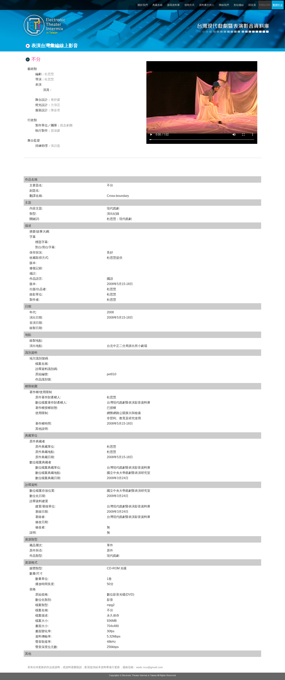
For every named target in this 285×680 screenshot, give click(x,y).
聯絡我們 (224, 4)
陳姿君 (55, 110)
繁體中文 (278, 4)
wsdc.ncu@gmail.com (149, 667)
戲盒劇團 (66, 125)
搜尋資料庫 (173, 4)
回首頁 (252, 4)
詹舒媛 (55, 99)
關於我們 (143, 4)
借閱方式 (189, 4)
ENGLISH (264, 4)
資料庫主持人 (206, 4)
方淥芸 (55, 105)
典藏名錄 (157, 4)
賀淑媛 (55, 130)
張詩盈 (55, 145)
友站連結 (239, 4)
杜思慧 (49, 74)
